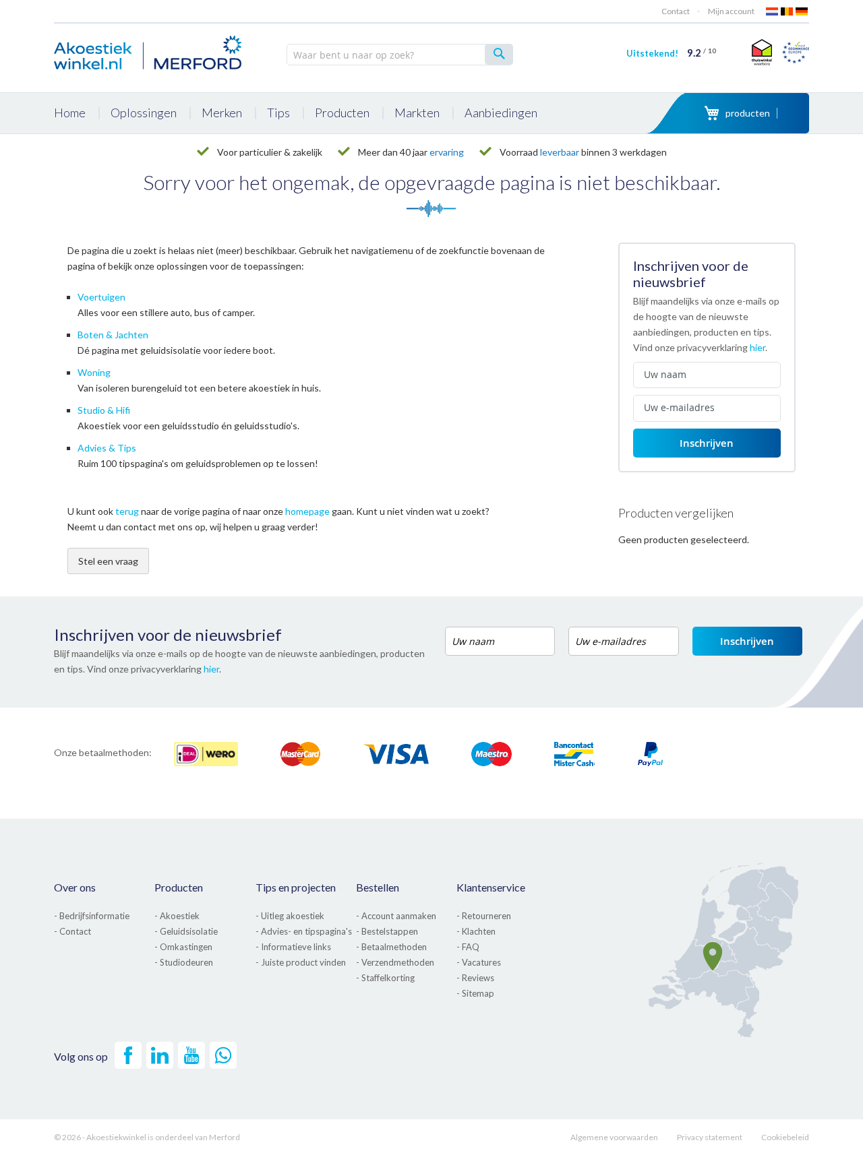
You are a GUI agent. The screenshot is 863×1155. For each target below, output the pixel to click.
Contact (675, 11)
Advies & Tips (107, 448)
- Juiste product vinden (301, 962)
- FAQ (467, 946)
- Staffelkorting (385, 977)
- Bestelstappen (387, 931)
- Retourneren (483, 915)
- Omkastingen (183, 946)
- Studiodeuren (183, 962)
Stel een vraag (108, 561)
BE (787, 11)
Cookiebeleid (785, 1137)
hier (757, 347)
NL (772, 11)
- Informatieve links (293, 946)
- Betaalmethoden (391, 946)
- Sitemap (475, 993)
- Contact (72, 931)
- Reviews (475, 977)
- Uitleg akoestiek (290, 915)
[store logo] (148, 50)
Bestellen (377, 887)
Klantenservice (490, 887)
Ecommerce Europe (795, 51)
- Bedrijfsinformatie (91, 915)
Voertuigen (101, 297)
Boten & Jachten (113, 334)
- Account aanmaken (396, 915)
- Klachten (476, 931)
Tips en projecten (296, 887)
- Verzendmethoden (395, 962)
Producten (178, 887)
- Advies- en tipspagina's (304, 931)
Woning (94, 372)
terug (127, 511)
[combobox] (400, 54)
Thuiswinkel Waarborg (760, 51)
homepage (307, 511)
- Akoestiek (177, 915)
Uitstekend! (671, 53)
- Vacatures (478, 962)
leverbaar (559, 152)
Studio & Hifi (104, 410)
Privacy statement (709, 1137)
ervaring (446, 152)
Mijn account (731, 11)
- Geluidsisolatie (186, 931)
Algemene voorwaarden (614, 1137)
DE (802, 11)
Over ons (75, 887)
